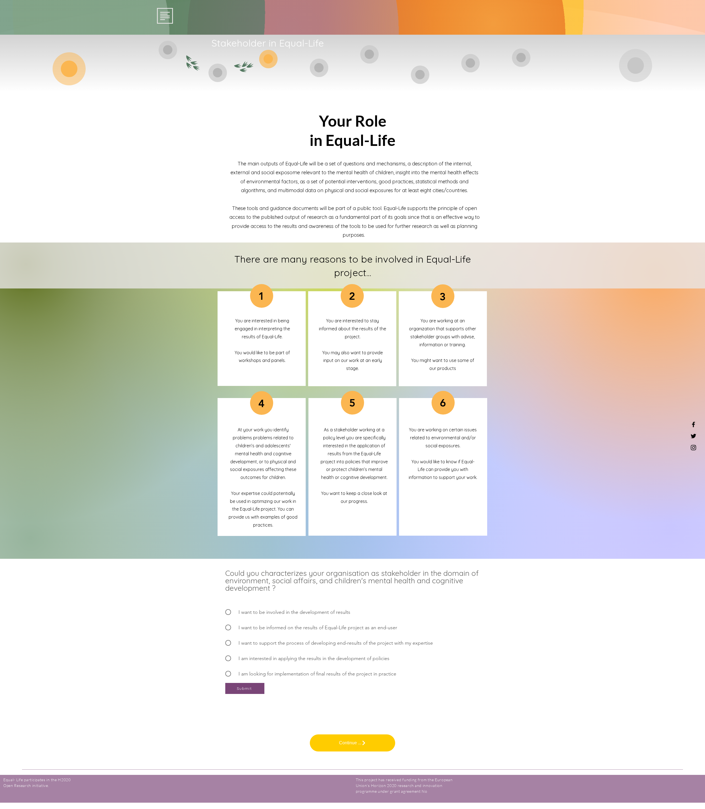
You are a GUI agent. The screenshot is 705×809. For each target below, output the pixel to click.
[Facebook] (693, 424)
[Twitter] (693, 436)
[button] (165, 16)
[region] (168, 50)
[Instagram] (693, 447)
